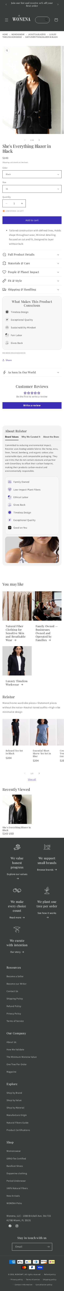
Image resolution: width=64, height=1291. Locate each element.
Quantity (6, 197)
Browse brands (45, 869)
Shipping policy (49, 1279)
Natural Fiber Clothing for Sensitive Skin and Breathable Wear (15, 633)
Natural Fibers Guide (18, 1122)
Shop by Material (15, 1107)
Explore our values (17, 874)
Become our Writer (16, 983)
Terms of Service (15, 1020)
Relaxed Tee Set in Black (14, 752)
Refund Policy (14, 1006)
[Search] (46, 20)
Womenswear (17, 34)
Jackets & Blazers (37, 34)
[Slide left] (24, 140)
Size (4, 182)
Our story (15, 951)
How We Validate (15, 1049)
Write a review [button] (32, 405)
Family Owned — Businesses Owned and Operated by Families (47, 633)
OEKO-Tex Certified (16, 1158)
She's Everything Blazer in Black (41, 37)
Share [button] (9, 360)
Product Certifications (18, 1130)
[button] (6, 20)
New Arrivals (13, 1195)
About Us (11, 1042)
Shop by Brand (14, 1092)
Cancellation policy (44, 1284)
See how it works (47, 913)
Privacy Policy (14, 1013)
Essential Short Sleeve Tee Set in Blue (42, 753)
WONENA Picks (14, 1203)
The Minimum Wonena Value (22, 1056)
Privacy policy (17, 1279)
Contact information (23, 1284)
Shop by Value (14, 1100)
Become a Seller (15, 976)
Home (5, 34)
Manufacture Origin (17, 1115)
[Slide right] (39, 140)
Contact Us (12, 991)
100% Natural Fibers (17, 1188)
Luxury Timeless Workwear (17, 682)
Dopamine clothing (17, 1173)
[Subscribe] (48, 1247)
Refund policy (50, 1274)
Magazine (11, 1071)
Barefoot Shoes (15, 1165)
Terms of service (33, 1279)
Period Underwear (16, 1180)
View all (32, 779)
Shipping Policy (15, 998)
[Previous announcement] (6, 4)
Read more (15, 917)
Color (4, 167)
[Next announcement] (58, 4)
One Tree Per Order (17, 1064)
